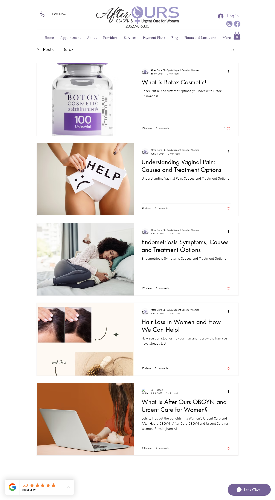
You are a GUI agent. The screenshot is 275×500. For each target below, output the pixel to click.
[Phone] (42, 13)
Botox (67, 49)
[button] (237, 35)
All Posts (45, 49)
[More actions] (229, 71)
